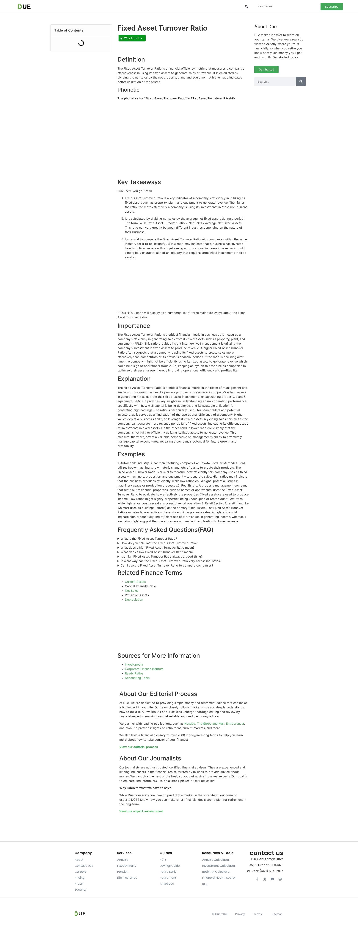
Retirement (168, 877)
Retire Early (168, 872)
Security (81, 889)
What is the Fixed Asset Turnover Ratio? (149, 538)
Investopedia (134, 664)
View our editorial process (138, 747)
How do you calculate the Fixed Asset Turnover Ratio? (159, 543)
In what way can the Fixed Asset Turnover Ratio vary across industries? (171, 561)
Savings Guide (170, 866)
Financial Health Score (218, 877)
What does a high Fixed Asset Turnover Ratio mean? (157, 547)
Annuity (122, 860)
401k (163, 860)
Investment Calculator (218, 866)
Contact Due (84, 866)
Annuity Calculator (215, 860)
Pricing (79, 877)
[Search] (301, 81)
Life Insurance (127, 877)
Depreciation (134, 599)
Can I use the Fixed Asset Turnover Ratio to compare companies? (167, 565)
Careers (81, 872)
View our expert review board (141, 811)
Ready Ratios (134, 673)
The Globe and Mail (210, 723)
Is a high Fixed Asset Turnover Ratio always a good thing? (161, 556)
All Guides (167, 883)
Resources (265, 6)
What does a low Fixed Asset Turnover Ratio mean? (157, 552)
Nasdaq (189, 723)
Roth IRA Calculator (216, 872)
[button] (246, 6)
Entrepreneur (235, 723)
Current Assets (135, 581)
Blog (205, 884)
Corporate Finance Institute (144, 669)
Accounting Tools (137, 678)
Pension (122, 872)
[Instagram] (280, 879)
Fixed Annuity (126, 866)
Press (79, 883)
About (79, 860)
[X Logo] (264, 879)
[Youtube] (272, 879)
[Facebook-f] (257, 879)
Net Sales (131, 590)
